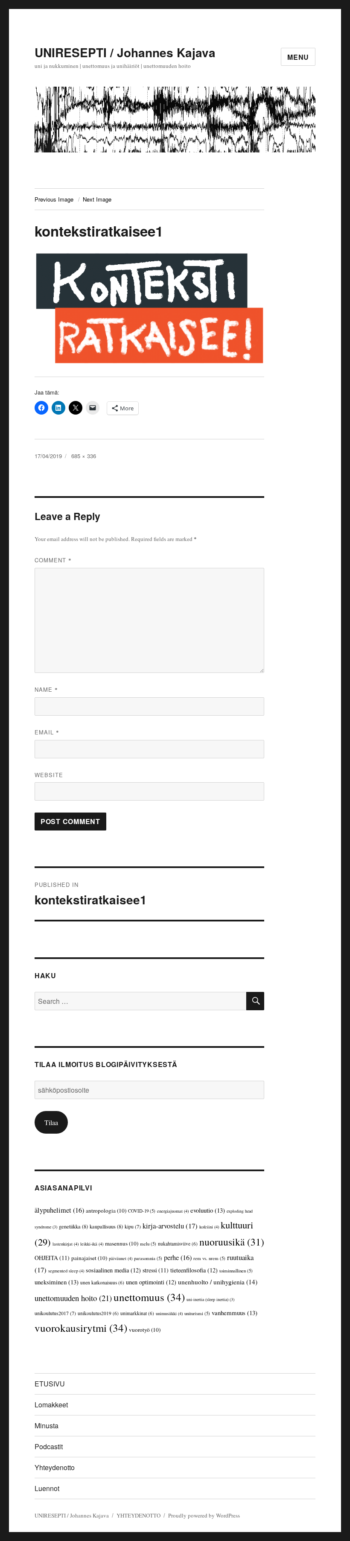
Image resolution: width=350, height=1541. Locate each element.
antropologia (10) (106, 1210)
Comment (53, 560)
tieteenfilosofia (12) (194, 1270)
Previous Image (54, 199)
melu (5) (148, 1243)
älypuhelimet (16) (59, 1210)
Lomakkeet (51, 1404)
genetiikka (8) (73, 1226)
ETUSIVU (50, 1384)
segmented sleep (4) (66, 1271)
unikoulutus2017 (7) (55, 1313)
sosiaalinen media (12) (113, 1270)
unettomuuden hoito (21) (73, 1297)
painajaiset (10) (89, 1258)
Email (47, 732)
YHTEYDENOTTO (138, 1515)
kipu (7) (133, 1226)
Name (46, 689)
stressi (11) (156, 1270)
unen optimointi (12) (151, 1282)
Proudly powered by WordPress (204, 1515)
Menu (298, 57)
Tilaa (51, 1122)
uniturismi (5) (197, 1313)
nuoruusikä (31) (231, 1242)
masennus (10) (121, 1243)
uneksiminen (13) (57, 1282)
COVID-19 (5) (141, 1211)
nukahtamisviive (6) (178, 1243)
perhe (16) (178, 1257)
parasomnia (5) (148, 1258)
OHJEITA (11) (52, 1258)
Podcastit (49, 1446)
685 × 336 (83, 456)
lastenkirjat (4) (65, 1244)
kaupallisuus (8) (106, 1226)
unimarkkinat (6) (137, 1313)
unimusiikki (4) (169, 1313)
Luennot (47, 1488)
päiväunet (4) (120, 1258)
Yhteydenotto (55, 1467)
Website (49, 775)
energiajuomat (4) (173, 1211)
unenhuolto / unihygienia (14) (217, 1282)
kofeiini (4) (209, 1227)
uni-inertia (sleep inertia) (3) (210, 1299)
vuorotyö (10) (144, 1329)
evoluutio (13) (207, 1210)
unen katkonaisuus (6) (102, 1282)
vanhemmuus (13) (234, 1312)
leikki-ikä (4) (91, 1244)
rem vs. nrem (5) (209, 1258)
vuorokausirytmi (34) (81, 1328)
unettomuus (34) (149, 1297)
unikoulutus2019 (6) (98, 1313)
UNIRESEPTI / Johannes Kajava (125, 52)
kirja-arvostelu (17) (170, 1226)
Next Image (97, 199)
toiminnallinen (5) (236, 1270)
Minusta (46, 1425)
